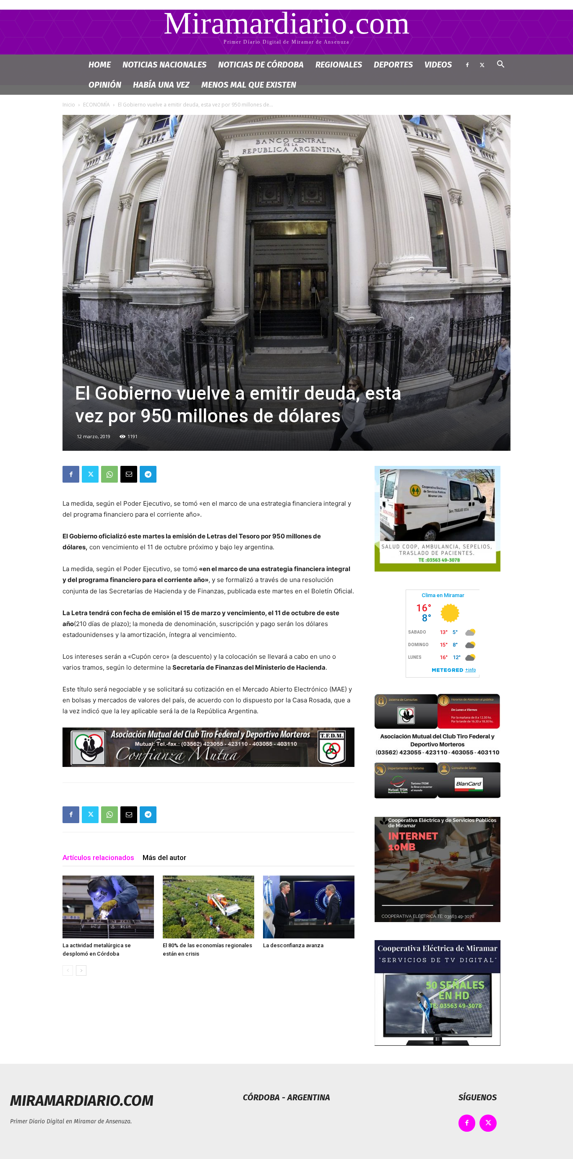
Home (100, 65)
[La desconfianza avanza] (308, 907)
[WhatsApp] (109, 474)
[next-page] (81, 970)
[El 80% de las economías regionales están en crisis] (208, 907)
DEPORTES (393, 65)
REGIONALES (338, 65)
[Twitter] (482, 65)
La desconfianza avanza (293, 945)
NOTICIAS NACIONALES (164, 65)
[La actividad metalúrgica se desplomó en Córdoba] (108, 907)
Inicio (69, 104)
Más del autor (164, 857)
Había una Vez (161, 85)
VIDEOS (438, 65)
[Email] (128, 474)
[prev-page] (68, 970)
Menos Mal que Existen (248, 85)
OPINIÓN (105, 85)
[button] (500, 65)
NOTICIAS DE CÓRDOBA (261, 65)
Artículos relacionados (98, 857)
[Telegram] (148, 474)
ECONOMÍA (96, 104)
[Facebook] (467, 65)
